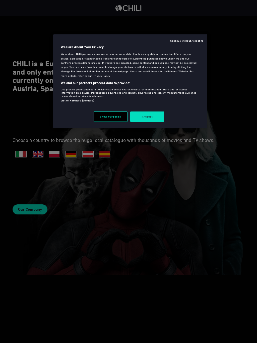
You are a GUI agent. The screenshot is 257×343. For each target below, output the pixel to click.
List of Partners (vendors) (77, 100)
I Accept (147, 116)
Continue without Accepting (187, 40)
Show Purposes (110, 116)
